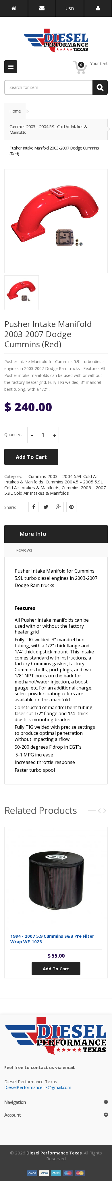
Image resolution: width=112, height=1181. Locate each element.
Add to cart (56, 968)
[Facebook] (33, 507)
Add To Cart (31, 456)
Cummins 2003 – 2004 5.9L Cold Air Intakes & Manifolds (48, 129)
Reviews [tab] (24, 550)
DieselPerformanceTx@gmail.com (37, 1087)
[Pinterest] (71, 507)
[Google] (59, 507)
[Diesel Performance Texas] (14, 8)
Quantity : (13, 434)
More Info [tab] (33, 534)
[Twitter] (46, 507)
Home (15, 111)
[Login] (98, 8)
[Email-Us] (42, 8)
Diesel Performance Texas (54, 1153)
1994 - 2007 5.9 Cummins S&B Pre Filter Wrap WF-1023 (52, 938)
